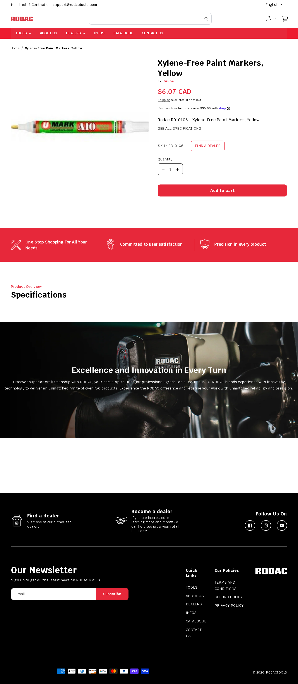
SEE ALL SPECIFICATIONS (179, 128)
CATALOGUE (196, 621)
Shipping (164, 100)
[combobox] (150, 18)
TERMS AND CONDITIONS (226, 585)
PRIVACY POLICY (229, 605)
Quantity (165, 159)
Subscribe (112, 594)
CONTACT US (194, 632)
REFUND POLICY (229, 597)
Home (15, 48)
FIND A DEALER (208, 145)
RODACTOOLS (276, 672)
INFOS (191, 612)
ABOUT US (195, 596)
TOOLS (192, 587)
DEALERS (194, 604)
